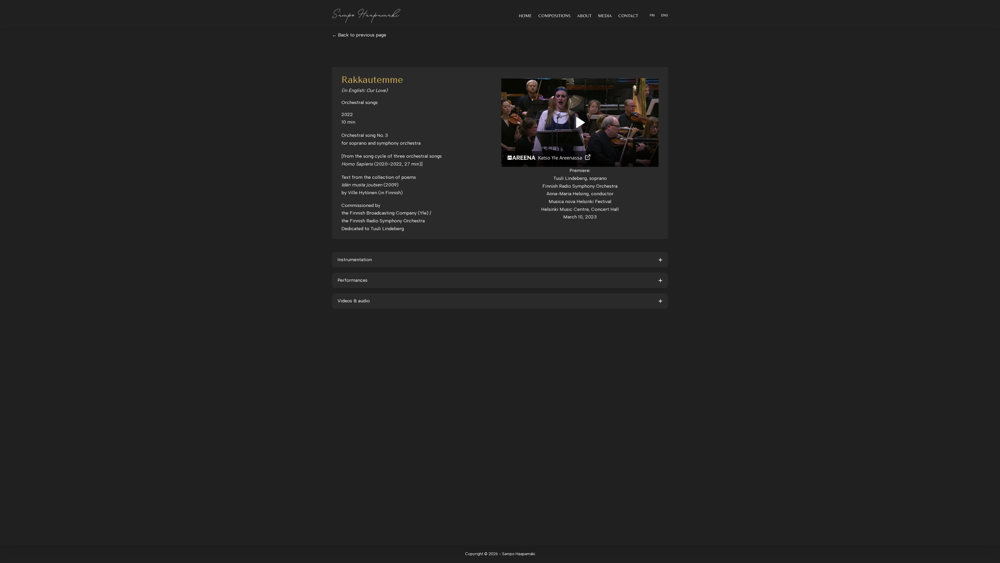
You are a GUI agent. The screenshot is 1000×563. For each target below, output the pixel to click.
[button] (500, 259)
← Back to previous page (359, 35)
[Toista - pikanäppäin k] (579, 122)
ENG (664, 15)
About (584, 15)
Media (605, 15)
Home (525, 15)
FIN (652, 15)
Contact (628, 15)
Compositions (554, 15)
